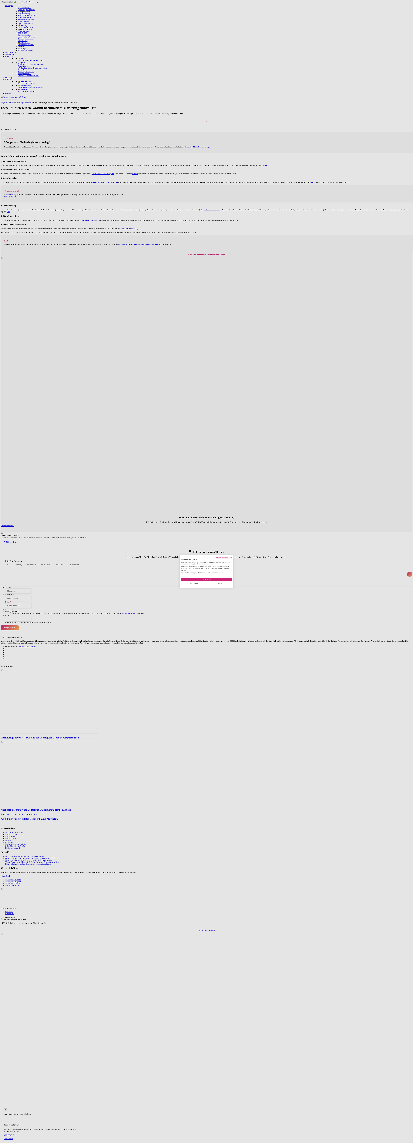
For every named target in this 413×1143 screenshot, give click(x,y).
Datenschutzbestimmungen (224, 558)
